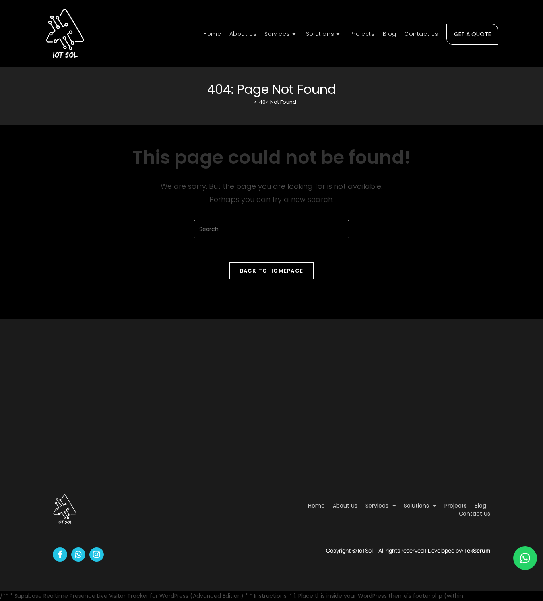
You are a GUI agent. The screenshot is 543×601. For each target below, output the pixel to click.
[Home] (249, 102)
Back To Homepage (271, 271)
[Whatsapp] (78, 554)
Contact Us (474, 514)
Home (316, 506)
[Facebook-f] (60, 554)
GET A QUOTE (472, 33)
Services (376, 506)
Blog (480, 506)
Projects (455, 506)
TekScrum (477, 550)
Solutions (416, 506)
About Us (345, 506)
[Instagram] (96, 554)
